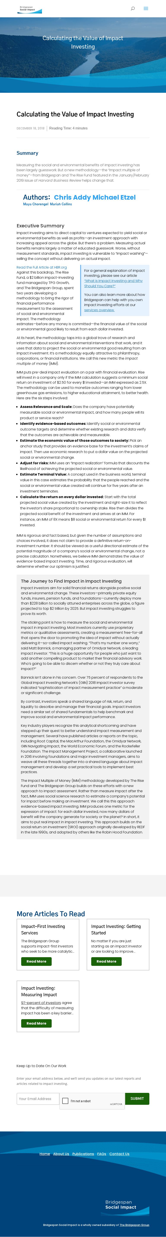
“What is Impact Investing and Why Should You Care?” (113, 283)
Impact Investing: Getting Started (116, 929)
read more (36, 961)
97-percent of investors (41, 1002)
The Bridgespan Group (134, 1225)
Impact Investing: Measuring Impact (39, 991)
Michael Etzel (114, 197)
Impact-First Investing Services (43, 929)
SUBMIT (137, 1098)
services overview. (99, 310)
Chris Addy (72, 197)
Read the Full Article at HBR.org (42, 267)
